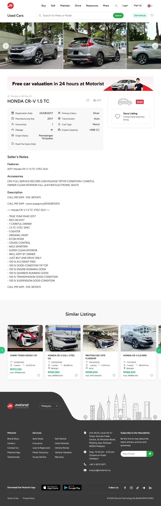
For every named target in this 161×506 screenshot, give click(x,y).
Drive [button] (78, 5)
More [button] (106, 5)
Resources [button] (92, 5)
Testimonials (13, 457)
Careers (11, 443)
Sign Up (138, 5)
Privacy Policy (28, 498)
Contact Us (13, 448)
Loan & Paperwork (41, 448)
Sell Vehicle (140, 15)
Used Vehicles (62, 443)
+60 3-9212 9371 (97, 464)
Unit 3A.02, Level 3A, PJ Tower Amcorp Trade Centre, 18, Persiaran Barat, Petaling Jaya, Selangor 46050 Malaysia (102, 440)
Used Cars (15, 15)
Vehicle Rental (62, 448)
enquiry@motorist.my (100, 470)
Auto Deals (38, 438)
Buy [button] (44, 5)
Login (125, 5)
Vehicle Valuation (63, 452)
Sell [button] (53, 5)
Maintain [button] (65, 5)
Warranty (59, 457)
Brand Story (13, 438)
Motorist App (13, 452)
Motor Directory (40, 452)
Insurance (37, 443)
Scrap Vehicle (39, 457)
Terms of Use (13, 498)
